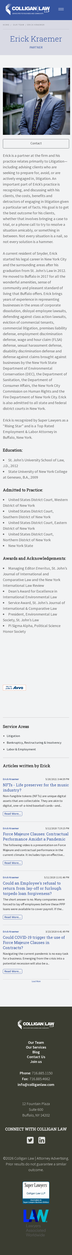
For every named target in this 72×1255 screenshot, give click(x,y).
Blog (36, 1052)
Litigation (13, 736)
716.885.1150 (42, 1073)
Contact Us (36, 1056)
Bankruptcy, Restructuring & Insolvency (34, 742)
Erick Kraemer (11, 779)
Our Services (36, 1047)
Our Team (18, 25)
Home (6, 25)
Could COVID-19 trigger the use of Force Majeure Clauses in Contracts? (34, 942)
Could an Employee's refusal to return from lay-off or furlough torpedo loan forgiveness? (32, 888)
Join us (36, 1061)
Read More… (12, 814)
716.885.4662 (39, 1078)
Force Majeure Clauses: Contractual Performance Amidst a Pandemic (36, 836)
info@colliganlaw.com (36, 1084)
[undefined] (20, 661)
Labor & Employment (21, 749)
